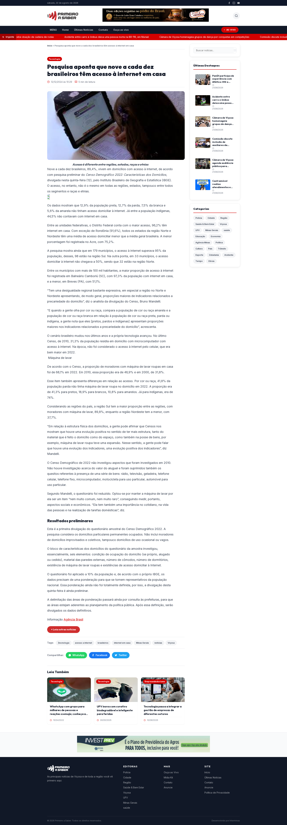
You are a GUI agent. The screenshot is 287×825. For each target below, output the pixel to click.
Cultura (198, 248)
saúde (227, 230)
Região (223, 218)
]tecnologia (63, 643)
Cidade (211, 218)
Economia (215, 236)
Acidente (228, 255)
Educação (200, 236)
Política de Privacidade (217, 792)
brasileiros (103, 643)
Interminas (235, 820)
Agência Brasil (73, 619)
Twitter (123, 655)
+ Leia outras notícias (63, 629)
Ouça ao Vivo (171, 772)
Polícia (198, 218)
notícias (158, 643)
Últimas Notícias (83, 29)
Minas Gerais (142, 643)
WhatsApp (78, 655)
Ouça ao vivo (121, 29)
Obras (211, 261)
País (210, 248)
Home (65, 29)
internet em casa (122, 643)
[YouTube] (238, 3)
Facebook (101, 655)
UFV (197, 230)
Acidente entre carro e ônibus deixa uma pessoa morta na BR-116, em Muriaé (96, 36)
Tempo (199, 261)
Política (219, 242)
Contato (103, 29)
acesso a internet (83, 643)
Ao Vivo (231, 30)
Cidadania (214, 255)
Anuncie (168, 787)
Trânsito (222, 248)
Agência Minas (202, 242)
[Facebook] (229, 3)
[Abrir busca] (236, 15)
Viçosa (171, 643)
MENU (53, 29)
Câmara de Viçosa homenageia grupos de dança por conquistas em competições (194, 36)
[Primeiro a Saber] (62, 16)
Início (49, 45)
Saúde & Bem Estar (204, 224)
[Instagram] (234, 3)
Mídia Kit (168, 777)
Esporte (199, 255)
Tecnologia (54, 59)
